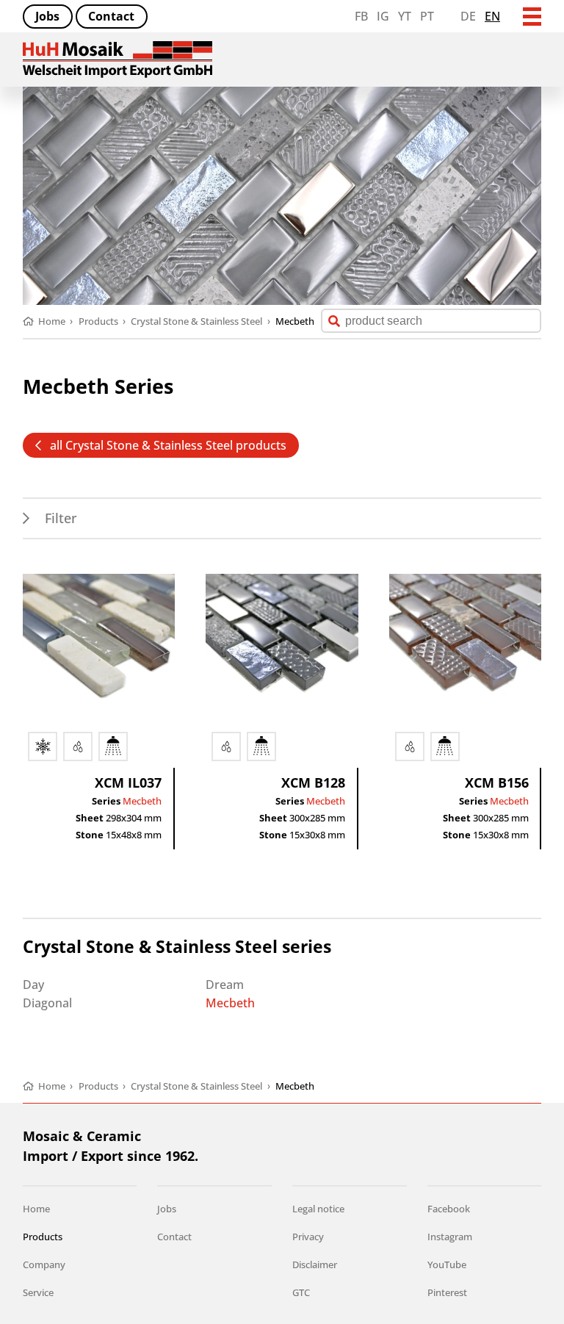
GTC (301, 1292)
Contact (111, 16)
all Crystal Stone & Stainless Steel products (168, 445)
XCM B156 (497, 782)
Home (36, 1208)
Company (44, 1264)
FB (361, 16)
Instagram (449, 1236)
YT (404, 16)
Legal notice (318, 1208)
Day (33, 984)
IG (383, 16)
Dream (225, 984)
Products (42, 1236)
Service (38, 1292)
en (492, 16)
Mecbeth (142, 800)
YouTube (446, 1264)
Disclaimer (314, 1264)
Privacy (308, 1236)
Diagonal (47, 1003)
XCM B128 (313, 782)
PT (427, 16)
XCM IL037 (128, 782)
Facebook (448, 1208)
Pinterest (447, 1292)
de (468, 16)
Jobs (47, 16)
